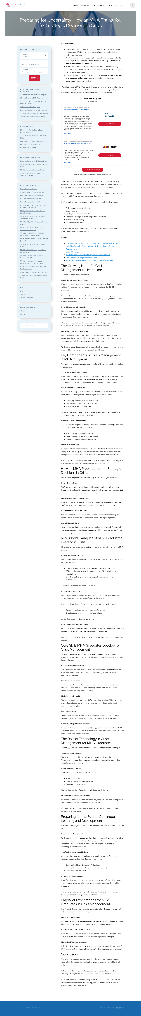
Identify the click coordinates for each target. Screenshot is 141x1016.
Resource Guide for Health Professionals (33, 161)
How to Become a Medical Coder (31, 199)
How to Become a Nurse (28, 189)
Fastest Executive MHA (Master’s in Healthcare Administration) (90, 260)
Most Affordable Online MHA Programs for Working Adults (88, 255)
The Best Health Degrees (15, 5)
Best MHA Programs (73, 252)
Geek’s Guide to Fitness (28, 148)
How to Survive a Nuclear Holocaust (32, 141)
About (22, 311)
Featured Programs (92, 99)
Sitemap (23, 294)
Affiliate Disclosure (26, 298)
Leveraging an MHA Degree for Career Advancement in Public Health (92, 243)
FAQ (21, 291)
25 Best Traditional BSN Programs (31, 98)
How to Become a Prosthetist (30, 202)
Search (34, 78)
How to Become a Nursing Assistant (32, 195)
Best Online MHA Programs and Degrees (81, 258)
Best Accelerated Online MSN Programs (33, 110)
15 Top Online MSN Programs (30, 107)
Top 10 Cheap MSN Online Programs (32, 117)
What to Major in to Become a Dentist (32, 170)
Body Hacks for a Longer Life (30, 144)
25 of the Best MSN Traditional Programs (34, 113)
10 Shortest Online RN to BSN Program (33, 95)
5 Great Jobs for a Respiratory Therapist (33, 272)
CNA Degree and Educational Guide (32, 192)
